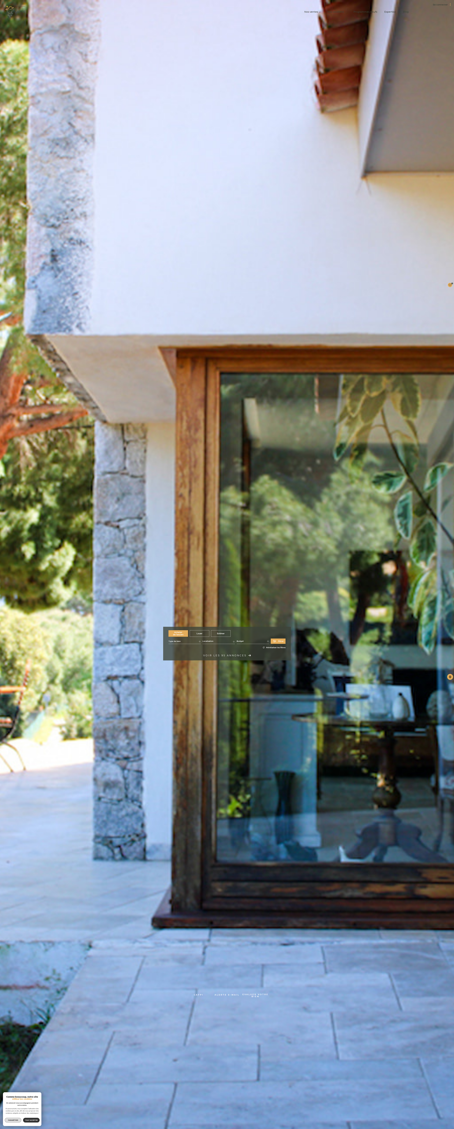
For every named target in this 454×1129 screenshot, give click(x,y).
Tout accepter (31, 1120)
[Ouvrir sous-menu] (319, 12)
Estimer (221, 633)
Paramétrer (13, 1120)
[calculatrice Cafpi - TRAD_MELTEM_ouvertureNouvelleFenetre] (449, 677)
